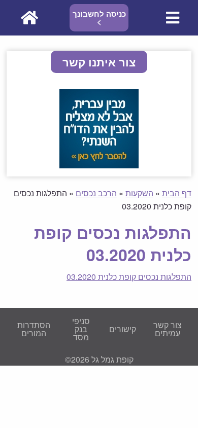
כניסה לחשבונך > (99, 17)
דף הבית (176, 193)
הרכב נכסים (96, 193)
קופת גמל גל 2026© (99, 359)
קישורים (122, 329)
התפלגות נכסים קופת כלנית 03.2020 (129, 276)
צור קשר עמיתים (167, 329)
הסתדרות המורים (33, 329)
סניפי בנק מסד (81, 329)
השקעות (139, 193)
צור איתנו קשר (99, 62)
